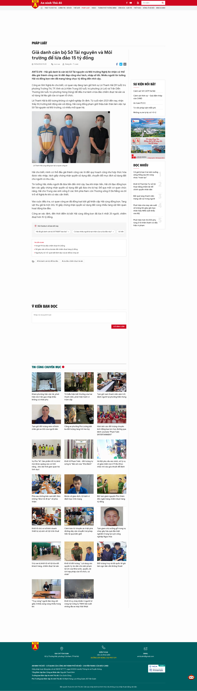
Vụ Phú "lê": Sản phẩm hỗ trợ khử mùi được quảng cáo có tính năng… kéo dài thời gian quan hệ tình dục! (46, 465)
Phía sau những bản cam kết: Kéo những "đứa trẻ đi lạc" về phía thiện (46, 499)
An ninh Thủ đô (51, 2)
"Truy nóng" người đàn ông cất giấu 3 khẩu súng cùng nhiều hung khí (46, 604)
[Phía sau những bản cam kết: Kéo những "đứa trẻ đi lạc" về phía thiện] (46, 484)
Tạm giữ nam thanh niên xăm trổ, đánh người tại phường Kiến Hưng (111, 395)
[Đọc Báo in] (139, 3)
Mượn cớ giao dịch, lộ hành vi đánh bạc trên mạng (77, 497)
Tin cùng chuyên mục (46, 367)
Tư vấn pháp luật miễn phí (144, 108)
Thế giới (77, 8)
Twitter (120, 64)
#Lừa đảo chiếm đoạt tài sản (72, 261)
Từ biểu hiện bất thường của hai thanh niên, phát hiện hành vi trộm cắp (78, 397)
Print (124, 64)
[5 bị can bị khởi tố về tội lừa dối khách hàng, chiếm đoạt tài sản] (46, 551)
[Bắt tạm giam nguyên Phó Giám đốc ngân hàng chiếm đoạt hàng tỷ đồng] (111, 484)
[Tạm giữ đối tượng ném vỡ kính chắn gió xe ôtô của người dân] (46, 414)
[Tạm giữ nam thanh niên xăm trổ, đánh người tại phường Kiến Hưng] (111, 382)
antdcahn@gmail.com (145, 656)
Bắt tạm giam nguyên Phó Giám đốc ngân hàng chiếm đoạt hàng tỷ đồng (111, 499)
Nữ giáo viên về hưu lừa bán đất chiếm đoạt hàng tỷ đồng (56, 249)
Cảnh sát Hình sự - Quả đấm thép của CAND (147, 97)
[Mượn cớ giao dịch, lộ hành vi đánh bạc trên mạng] (79, 484)
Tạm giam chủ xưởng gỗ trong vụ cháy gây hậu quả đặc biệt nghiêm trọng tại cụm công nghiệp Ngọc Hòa (111, 532)
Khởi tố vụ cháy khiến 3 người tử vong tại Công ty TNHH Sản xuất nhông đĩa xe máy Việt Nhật (78, 604)
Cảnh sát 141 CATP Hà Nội (144, 91)
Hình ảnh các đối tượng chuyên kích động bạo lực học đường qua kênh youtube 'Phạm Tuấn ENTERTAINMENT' (111, 430)
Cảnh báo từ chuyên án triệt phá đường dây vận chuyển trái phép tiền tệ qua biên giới (78, 531)
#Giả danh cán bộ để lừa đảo (47, 261)
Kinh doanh (160, 8)
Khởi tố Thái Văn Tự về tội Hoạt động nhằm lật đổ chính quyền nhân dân (144, 187)
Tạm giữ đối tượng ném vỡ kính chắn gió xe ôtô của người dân (45, 427)
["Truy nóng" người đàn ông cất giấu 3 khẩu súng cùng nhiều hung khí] (46, 589)
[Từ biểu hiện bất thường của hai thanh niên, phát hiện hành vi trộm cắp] (79, 382)
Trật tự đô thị (50, 8)
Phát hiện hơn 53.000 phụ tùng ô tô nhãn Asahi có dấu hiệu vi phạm (145, 223)
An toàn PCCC (139, 103)
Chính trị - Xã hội (65, 8)
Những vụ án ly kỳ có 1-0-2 (144, 112)
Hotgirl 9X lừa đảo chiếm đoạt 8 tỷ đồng (50, 246)
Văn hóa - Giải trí (125, 8)
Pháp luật (86, 8)
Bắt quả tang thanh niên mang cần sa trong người (144, 197)
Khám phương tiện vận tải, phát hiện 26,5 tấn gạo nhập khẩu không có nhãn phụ (45, 397)
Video (94, 8)
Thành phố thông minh (107, 8)
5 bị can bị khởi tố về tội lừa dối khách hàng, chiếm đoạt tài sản (45, 564)
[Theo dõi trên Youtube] (130, 2)
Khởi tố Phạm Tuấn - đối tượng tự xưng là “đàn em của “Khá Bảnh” (78, 462)
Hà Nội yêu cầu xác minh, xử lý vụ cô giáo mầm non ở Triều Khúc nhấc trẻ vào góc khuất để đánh (111, 464)
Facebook (116, 64)
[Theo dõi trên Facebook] (127, 2)
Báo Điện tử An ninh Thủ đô (35, 4)
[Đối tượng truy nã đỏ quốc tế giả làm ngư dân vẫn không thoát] (111, 551)
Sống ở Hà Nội (148, 8)
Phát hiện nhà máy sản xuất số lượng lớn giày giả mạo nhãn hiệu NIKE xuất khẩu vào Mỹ (145, 209)
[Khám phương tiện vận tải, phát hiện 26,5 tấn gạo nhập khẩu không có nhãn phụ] (46, 382)
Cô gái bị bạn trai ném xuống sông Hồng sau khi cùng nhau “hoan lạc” (145, 175)
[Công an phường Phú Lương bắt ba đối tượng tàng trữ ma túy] (79, 414)
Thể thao (137, 8)
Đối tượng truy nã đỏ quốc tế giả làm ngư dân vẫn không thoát (111, 564)
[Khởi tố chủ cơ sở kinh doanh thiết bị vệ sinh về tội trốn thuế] (46, 516)
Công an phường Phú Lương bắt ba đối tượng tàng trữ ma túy (78, 427)
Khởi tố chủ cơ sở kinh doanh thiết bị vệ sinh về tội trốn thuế (45, 529)
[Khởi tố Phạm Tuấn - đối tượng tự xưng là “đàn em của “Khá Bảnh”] (79, 449)
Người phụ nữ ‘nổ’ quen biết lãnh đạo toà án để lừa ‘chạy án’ (57, 253)
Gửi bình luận (118, 327)
